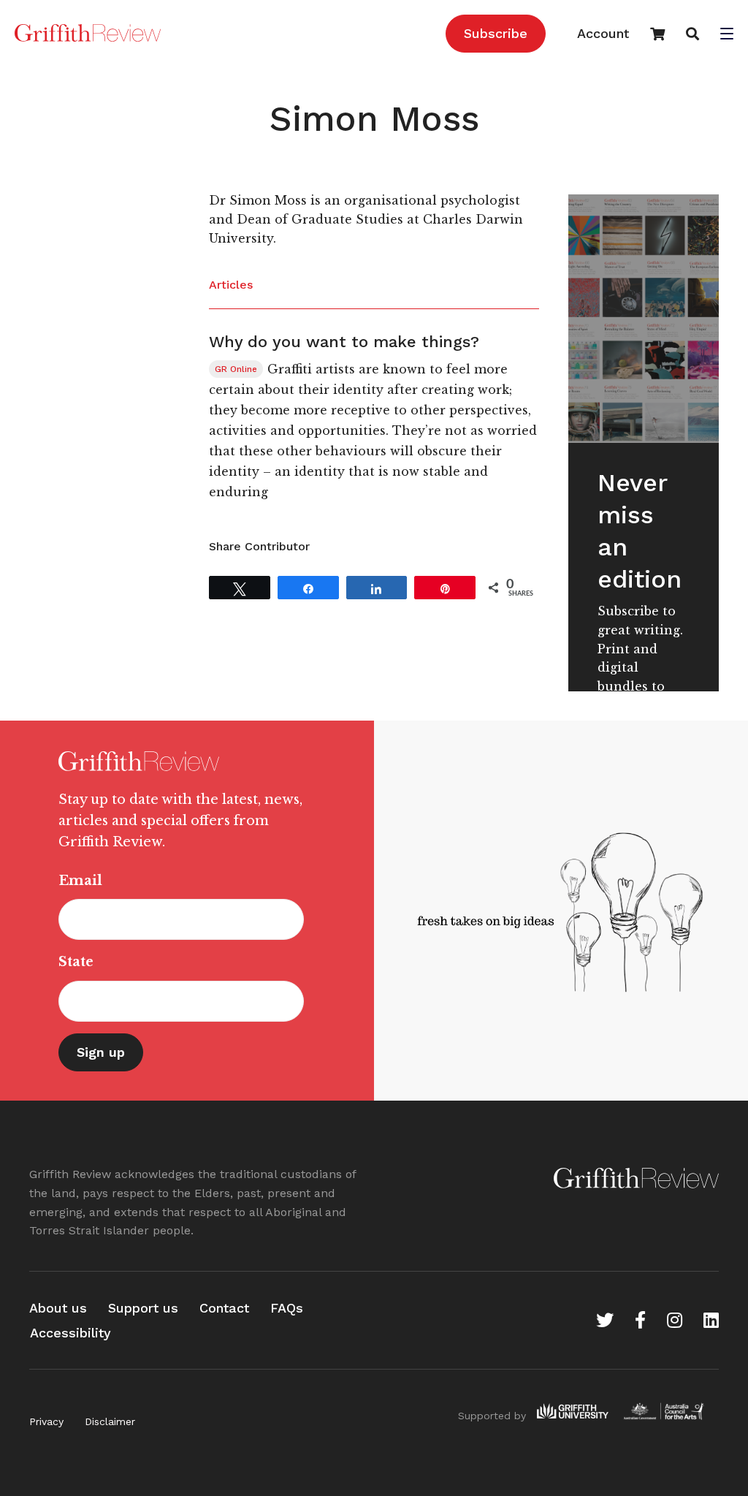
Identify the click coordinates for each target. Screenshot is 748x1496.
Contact (224, 1307)
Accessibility (70, 1332)
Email (80, 881)
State (76, 962)
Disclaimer (110, 1421)
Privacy (46, 1421)
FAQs (286, 1307)
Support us (143, 1307)
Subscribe (495, 33)
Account (603, 33)
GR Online (236, 369)
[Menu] (726, 35)
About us (58, 1307)
